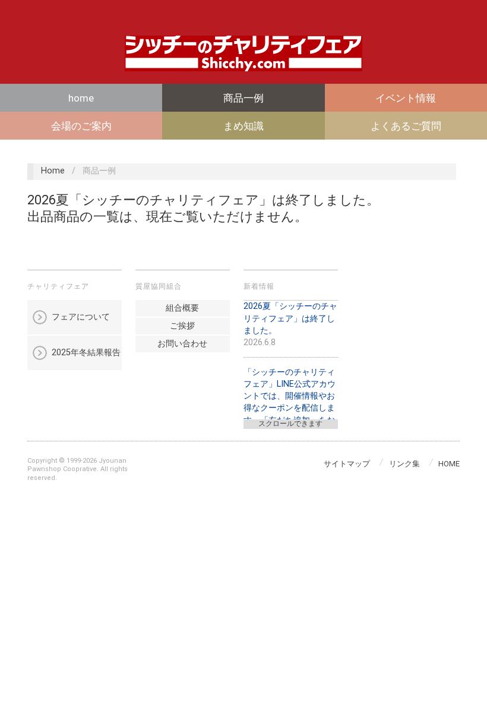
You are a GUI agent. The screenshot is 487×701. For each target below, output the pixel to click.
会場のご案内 (81, 126)
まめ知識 (243, 126)
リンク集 (404, 463)
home (81, 98)
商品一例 (243, 98)
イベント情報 (405, 98)
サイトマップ (347, 463)
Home (53, 171)
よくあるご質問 (406, 126)
